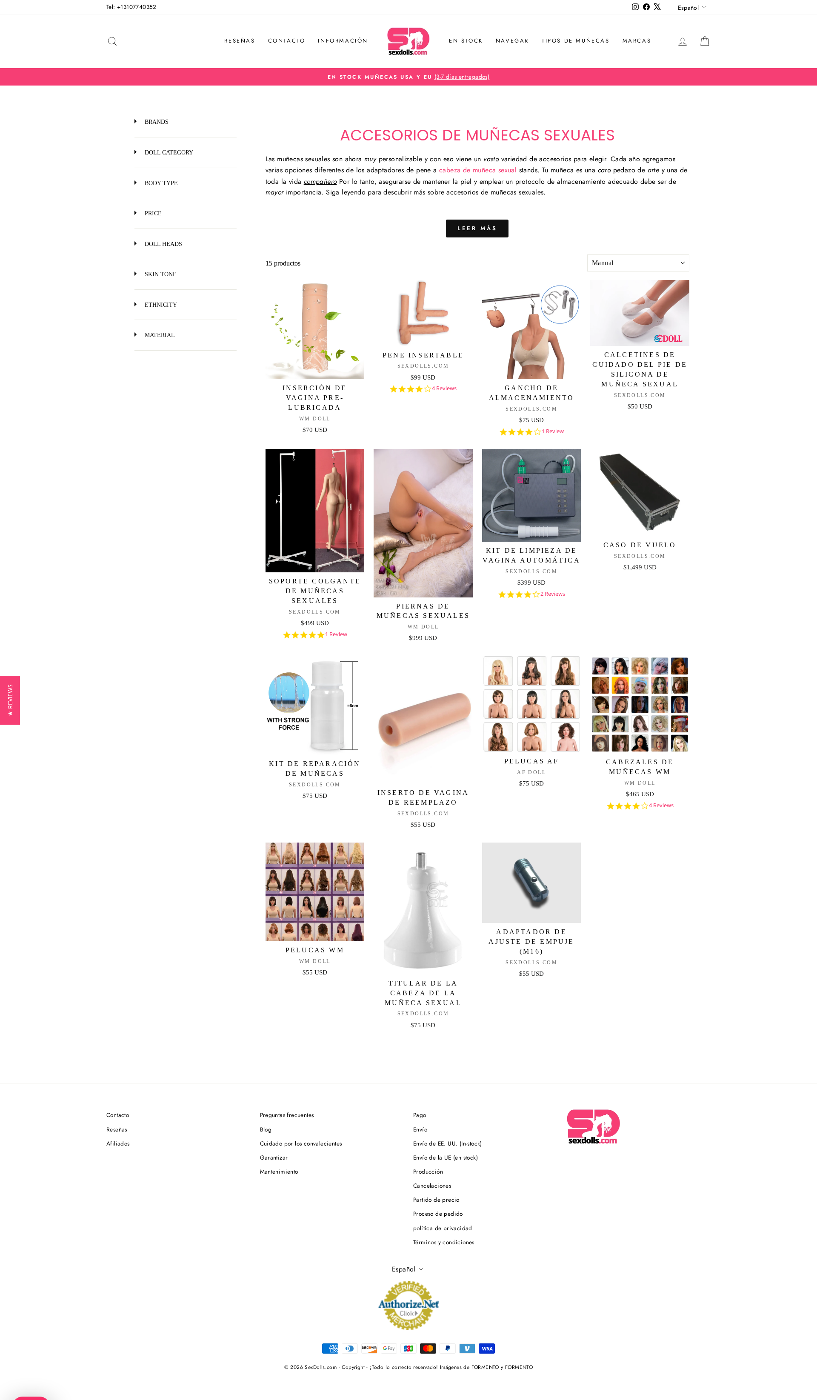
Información (343, 41)
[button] (10, 700)
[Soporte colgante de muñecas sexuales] (315, 511)
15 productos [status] (283, 263)
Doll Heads (162, 243)
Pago (419, 1115)
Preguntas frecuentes (287, 1115)
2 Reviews (552, 593)
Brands (156, 121)
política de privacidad (442, 1228)
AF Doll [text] (531, 772)
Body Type (160, 183)
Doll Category (168, 152)
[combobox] (638, 262)
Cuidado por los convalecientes (301, 1143)
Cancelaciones (432, 1185)
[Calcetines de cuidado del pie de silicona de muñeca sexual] (639, 313)
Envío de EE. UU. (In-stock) (447, 1143)
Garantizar (274, 1157)
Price (152, 213)
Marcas (637, 41)
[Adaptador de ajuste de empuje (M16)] (531, 883)
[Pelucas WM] (315, 892)
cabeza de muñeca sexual (478, 170)
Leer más (477, 228)
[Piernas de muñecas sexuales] (423, 523)
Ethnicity (160, 304)
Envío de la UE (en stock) (445, 1157)
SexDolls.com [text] (423, 366)
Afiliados (118, 1143)
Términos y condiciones (443, 1242)
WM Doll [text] (315, 419)
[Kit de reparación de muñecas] (315, 705)
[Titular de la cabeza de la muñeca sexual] (423, 908)
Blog (266, 1129)
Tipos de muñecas (576, 41)
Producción (428, 1171)
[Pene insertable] (423, 313)
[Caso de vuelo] (639, 492)
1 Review (553, 431)
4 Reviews (444, 388)
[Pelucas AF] (531, 704)
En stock (466, 41)
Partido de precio (436, 1199)
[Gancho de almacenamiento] (531, 329)
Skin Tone (160, 274)
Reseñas (239, 41)
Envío (420, 1129)
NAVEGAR (512, 41)
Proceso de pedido (438, 1213)
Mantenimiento (279, 1171)
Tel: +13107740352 (131, 7)
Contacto (287, 41)
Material (159, 334)
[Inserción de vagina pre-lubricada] (315, 329)
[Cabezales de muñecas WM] (639, 704)
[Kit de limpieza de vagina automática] (531, 495)
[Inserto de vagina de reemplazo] (423, 720)
